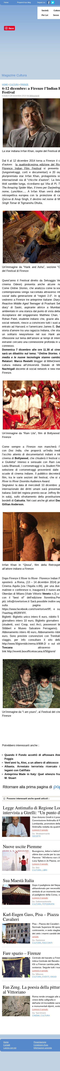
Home (6, 2)
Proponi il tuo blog (24, 2)
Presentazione (40, 1042)
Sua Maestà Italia (18, 880)
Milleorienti (34, 96)
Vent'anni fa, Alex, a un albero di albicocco (31, 762)
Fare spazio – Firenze (22, 953)
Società (45, 10)
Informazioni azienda (43, 1048)
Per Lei (45, 15)
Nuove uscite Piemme (22, 846)
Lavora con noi (9, 1048)
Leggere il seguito (40, 830)
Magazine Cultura (14, 75)
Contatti (6, 1045)
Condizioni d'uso (41, 1045)
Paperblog (17, 13)
